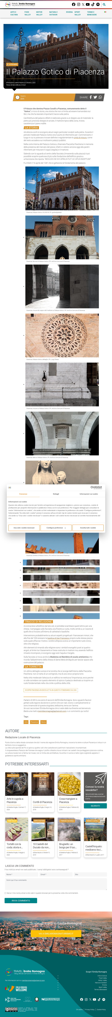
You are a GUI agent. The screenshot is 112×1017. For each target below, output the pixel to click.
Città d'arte (13, 64)
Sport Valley (77, 13)
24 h (22, 99)
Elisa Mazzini (38, 852)
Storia (43, 722)
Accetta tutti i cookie (88, 528)
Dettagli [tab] (56, 494)
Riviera (69, 12)
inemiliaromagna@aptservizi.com (52, 711)
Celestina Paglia (12, 807)
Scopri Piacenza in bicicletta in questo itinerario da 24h (50, 690)
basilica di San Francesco (58, 638)
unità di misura (80, 137)
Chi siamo (79, 1009)
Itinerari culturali (41, 775)
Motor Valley (39, 13)
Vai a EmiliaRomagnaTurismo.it (56, 933)
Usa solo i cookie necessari (24, 528)
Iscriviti (95, 806)
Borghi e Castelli (93, 821)
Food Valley (27, 13)
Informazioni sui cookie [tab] (89, 494)
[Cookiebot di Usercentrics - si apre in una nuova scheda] (94, 487)
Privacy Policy (89, 1009)
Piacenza (34, 722)
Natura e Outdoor (53, 13)
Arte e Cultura (14, 13)
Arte (26, 722)
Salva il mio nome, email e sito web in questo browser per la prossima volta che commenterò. (42, 893)
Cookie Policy (101, 1009)
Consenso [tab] (23, 494)
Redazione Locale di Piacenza (15, 82)
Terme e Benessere (92, 13)
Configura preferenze (55, 528)
